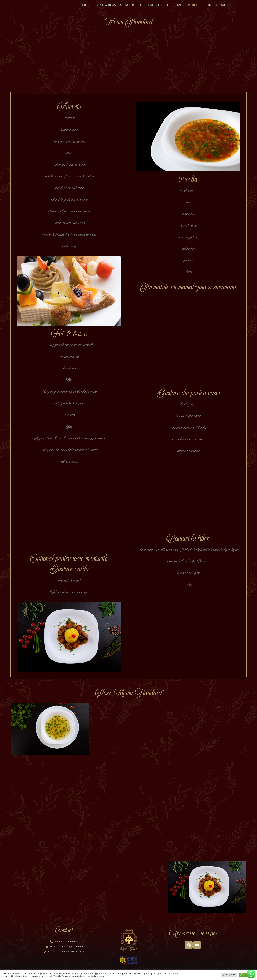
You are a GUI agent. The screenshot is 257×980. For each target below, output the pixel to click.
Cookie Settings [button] (229, 974)
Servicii (178, 5)
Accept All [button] (245, 974)
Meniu (192, 5)
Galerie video (158, 5)
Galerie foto (135, 5)
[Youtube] (197, 945)
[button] (194, 5)
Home (85, 5)
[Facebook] (189, 945)
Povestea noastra (107, 5)
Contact (221, 5)
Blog (207, 5)
